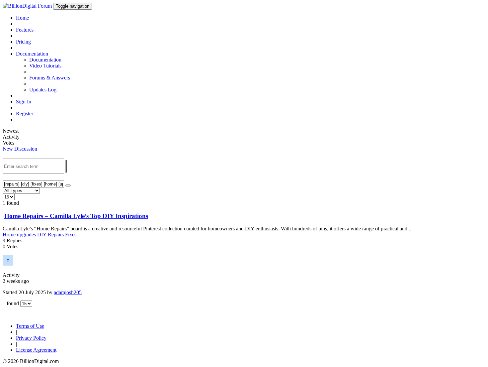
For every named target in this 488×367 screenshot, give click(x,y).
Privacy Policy (31, 338)
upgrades (27, 234)
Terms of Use (30, 326)
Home (22, 18)
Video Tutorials (45, 65)
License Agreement (36, 350)
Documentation (45, 59)
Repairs (56, 234)
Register (24, 113)
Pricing (23, 42)
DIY (42, 234)
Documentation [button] (32, 54)
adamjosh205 (68, 292)
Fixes (70, 234)
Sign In (23, 101)
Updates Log (42, 89)
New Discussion (20, 149)
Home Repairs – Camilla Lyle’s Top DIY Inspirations (76, 215)
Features (25, 30)
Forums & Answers (49, 77)
